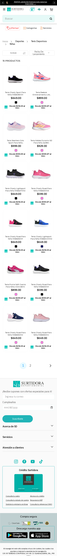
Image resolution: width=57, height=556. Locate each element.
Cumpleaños (9, 402)
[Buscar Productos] (51, 18)
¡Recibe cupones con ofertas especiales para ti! (27, 391)
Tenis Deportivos (39, 41)
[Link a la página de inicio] (5, 41)
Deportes (19, 41)
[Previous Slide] (3, 3)
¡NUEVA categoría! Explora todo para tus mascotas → (30, 3)
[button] (4, 9)
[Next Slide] (54, 3)
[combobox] (28, 18)
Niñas (12, 44)
